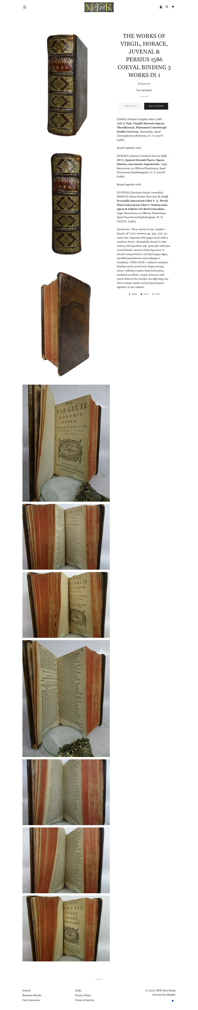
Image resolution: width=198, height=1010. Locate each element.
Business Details (31, 995)
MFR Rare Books (166, 990)
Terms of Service (84, 1000)
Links (78, 990)
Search (26, 990)
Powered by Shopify (164, 994)
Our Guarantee (31, 1000)
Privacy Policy (83, 995)
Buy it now (156, 106)
